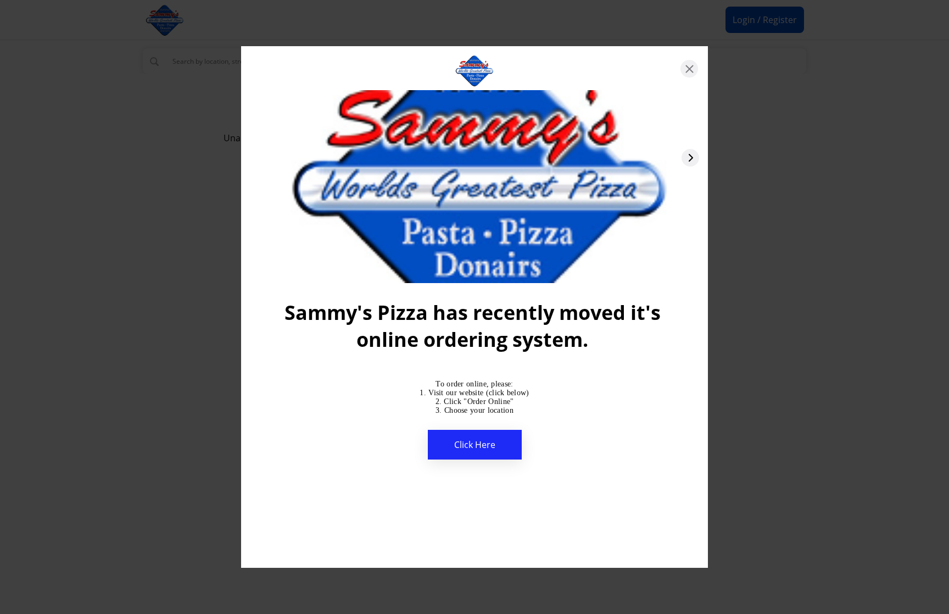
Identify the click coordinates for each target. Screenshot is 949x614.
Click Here (474, 445)
